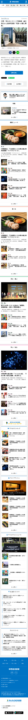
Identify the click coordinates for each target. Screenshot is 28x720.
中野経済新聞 (14, 2)
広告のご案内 (5, 686)
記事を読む (14, 72)
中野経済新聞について (6, 678)
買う (18, 5)
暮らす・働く (22, 5)
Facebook (12, 672)
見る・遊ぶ (13, 5)
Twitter (16, 672)
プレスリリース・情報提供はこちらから (10, 680)
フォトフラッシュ (5, 18)
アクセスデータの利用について (8, 682)
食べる (7, 5)
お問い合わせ (5, 684)
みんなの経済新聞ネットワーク (14, 701)
